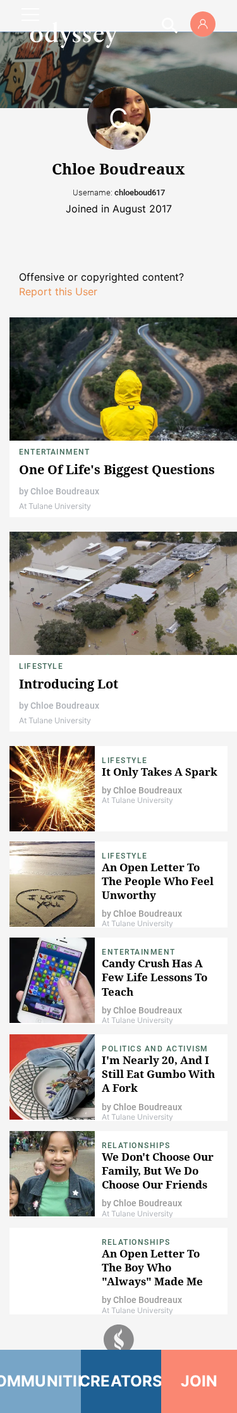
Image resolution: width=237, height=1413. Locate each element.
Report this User (58, 291)
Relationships (136, 1145)
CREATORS (121, 1381)
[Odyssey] (73, 34)
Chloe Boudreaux (64, 491)
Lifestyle (41, 666)
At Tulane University (55, 506)
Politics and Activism (155, 1048)
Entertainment (54, 452)
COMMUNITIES (40, 1381)
